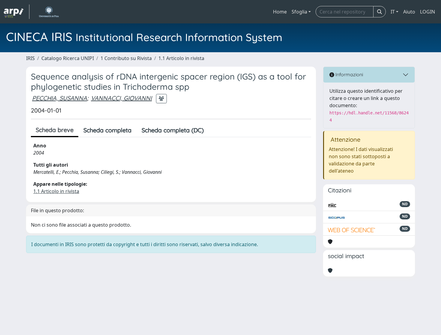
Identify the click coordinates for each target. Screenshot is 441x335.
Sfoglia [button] (299, 11)
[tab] (214, 130)
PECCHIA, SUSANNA (59, 98)
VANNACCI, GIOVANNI (121, 98)
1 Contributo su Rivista (126, 58)
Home (280, 11)
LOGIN (427, 11)
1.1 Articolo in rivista (181, 58)
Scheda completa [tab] (107, 130)
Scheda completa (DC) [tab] (173, 130)
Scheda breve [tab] (55, 130)
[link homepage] (16, 12)
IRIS (30, 58)
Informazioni (348, 74)
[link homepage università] (48, 12)
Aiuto (409, 11)
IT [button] (393, 11)
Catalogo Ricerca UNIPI (67, 58)
